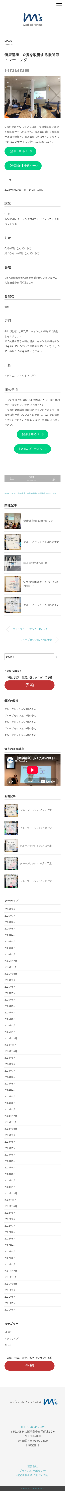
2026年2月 (10, 948)
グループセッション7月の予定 (20, 722)
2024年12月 (10, 1038)
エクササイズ (11, 1338)
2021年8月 (10, 1296)
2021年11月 (10, 1277)
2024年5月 (10, 1083)
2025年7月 (10, 993)
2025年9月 (10, 980)
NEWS (8, 41)
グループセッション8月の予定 (20, 715)
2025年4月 (10, 1012)
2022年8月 (10, 1219)
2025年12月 (10, 961)
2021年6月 (10, 1309)
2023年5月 (10, 1161)
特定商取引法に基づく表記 (32, 1475)
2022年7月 (10, 1225)
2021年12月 (10, 1271)
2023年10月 (10, 1129)
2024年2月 (10, 1103)
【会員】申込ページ (20, 151)
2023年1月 (10, 1187)
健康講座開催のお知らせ (38, 520)
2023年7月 (10, 1148)
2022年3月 (10, 1251)
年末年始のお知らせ (35, 563)
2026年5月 (10, 928)
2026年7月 (10, 915)
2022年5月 (10, 1238)
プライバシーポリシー (32, 1470)
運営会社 (32, 1466)
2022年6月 (10, 1232)
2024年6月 (10, 1077)
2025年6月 (10, 999)
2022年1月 (10, 1264)
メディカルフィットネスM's (33, 1488)
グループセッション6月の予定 (36, 639)
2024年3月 (10, 1096)
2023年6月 (10, 1154)
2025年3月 (10, 1019)
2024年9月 (10, 1057)
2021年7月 (10, 1303)
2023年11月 (10, 1122)
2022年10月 (10, 1206)
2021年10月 (10, 1284)
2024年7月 (10, 1070)
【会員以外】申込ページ (23, 165)
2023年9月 (10, 1135)
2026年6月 (10, 922)
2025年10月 (10, 974)
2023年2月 (10, 1180)
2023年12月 (10, 1116)
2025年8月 (10, 986)
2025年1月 (10, 1032)
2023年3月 (10, 1174)
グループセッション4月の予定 (41, 605)
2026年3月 (10, 941)
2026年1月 (10, 954)
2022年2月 (10, 1258)
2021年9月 (10, 1290)
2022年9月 (10, 1212)
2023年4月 (10, 1167)
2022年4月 (10, 1245)
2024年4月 (10, 1090)
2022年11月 (10, 1200)
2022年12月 (10, 1193)
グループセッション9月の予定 (20, 709)
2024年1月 (10, 1109)
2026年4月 (10, 935)
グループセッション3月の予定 (41, 541)
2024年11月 (10, 1045)
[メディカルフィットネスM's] (33, 14)
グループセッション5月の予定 (20, 735)
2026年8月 (10, 909)
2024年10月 (10, 1051)
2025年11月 (10, 967)
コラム (8, 1345)
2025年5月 (10, 1006)
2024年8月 (10, 1064)
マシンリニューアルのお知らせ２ (30, 629)
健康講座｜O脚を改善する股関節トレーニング (37, 493)
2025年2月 (10, 1025)
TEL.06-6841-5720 (33, 1427)
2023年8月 (10, 1141)
